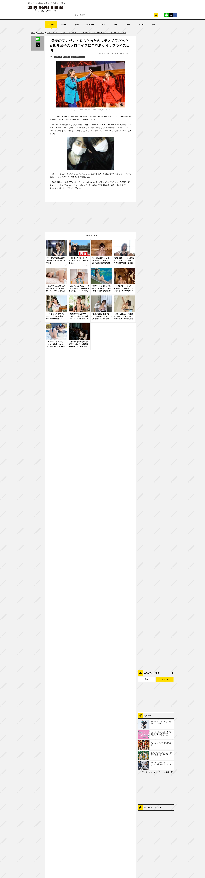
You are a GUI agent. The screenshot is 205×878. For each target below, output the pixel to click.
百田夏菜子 (58, 57)
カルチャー (89, 24)
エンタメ (51, 24)
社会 (77, 24)
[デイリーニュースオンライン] (45, 8)
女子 (128, 24)
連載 (153, 24)
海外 (115, 24)
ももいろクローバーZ (78, 57)
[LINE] (166, 15)
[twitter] (171, 15)
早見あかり (66, 57)
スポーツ (64, 24)
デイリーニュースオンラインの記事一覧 (157, 772)
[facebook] (175, 15)
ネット (102, 24)
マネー (141, 24)
